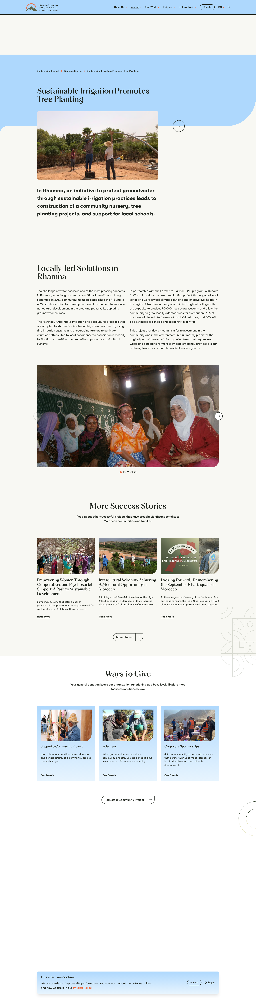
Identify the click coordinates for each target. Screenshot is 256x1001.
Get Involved (186, 7)
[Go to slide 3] (128, 472)
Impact (135, 7)
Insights (167, 7)
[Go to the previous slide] (37, 416)
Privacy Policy (82, 988)
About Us (119, 7)
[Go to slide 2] (124, 472)
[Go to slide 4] (132, 472)
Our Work (150, 7)
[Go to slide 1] (121, 472)
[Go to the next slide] (219, 416)
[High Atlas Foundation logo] (41, 7)
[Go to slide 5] (135, 472)
